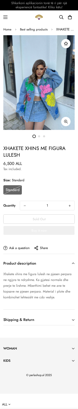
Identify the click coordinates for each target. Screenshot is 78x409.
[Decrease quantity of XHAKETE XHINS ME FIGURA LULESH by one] (25, 206)
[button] (70, 17)
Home (7, 29)
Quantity (9, 205)
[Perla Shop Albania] (39, 17)
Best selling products (34, 29)
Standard (13, 189)
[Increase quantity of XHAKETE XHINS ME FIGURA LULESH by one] (69, 206)
